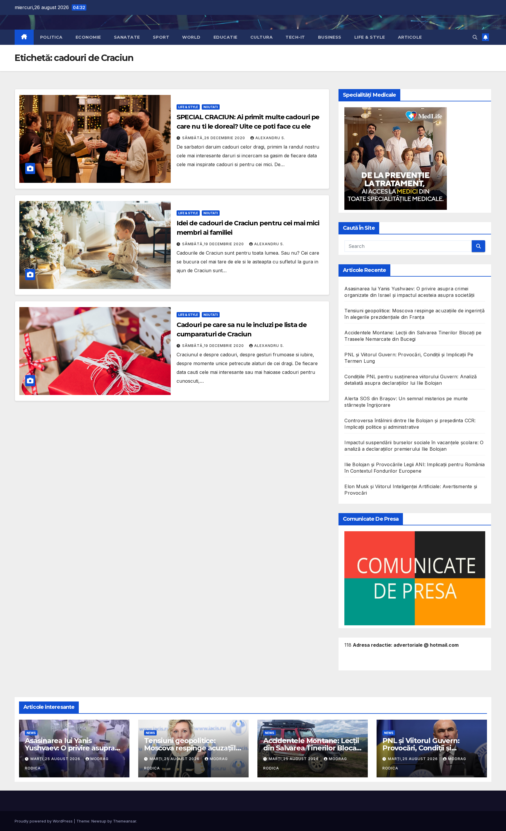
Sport (161, 37)
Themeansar (124, 821)
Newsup (98, 821)
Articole (410, 37)
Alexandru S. (270, 138)
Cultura (261, 37)
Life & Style (369, 37)
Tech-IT (295, 37)
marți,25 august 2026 (55, 759)
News (31, 733)
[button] (475, 37)
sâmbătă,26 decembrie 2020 (214, 138)
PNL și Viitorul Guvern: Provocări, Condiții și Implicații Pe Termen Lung (427, 748)
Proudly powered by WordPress (44, 821)
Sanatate (127, 37)
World (191, 37)
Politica (51, 37)
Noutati (211, 107)
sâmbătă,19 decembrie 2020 (213, 244)
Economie (88, 37)
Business (329, 37)
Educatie (225, 37)
